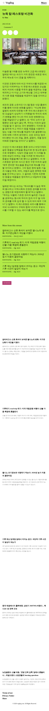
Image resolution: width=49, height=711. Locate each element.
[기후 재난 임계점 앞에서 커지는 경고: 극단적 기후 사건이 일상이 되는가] (24, 512)
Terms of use (7, 693)
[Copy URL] (15, 32)
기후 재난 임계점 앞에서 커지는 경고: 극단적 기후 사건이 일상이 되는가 (23, 267)
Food (4, 10)
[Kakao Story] (10, 32)
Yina (6, 18)
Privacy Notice (8, 696)
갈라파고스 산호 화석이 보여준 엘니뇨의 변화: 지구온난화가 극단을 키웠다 (23, 231)
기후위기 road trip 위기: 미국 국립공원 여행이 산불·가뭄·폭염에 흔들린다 (23, 243)
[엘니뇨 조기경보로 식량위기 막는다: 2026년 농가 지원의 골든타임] (24, 445)
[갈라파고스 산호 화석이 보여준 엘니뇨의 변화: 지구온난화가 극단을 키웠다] (24, 312)
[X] (4, 32)
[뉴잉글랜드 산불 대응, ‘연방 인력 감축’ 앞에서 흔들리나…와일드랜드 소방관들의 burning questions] (24, 645)
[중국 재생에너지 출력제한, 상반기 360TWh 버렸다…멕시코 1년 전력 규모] (24, 578)
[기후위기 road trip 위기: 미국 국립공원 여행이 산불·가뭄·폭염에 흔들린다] (24, 381)
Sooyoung (7, 236)
